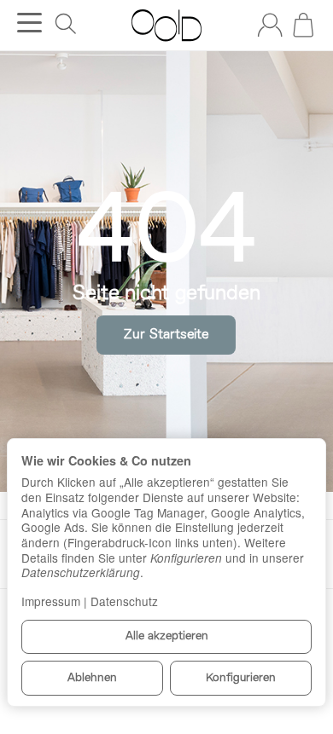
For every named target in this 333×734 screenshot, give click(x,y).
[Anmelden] (270, 25)
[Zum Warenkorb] (303, 25)
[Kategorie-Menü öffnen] (29, 22)
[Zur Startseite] (166, 26)
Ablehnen (92, 678)
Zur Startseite (166, 335)
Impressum (50, 601)
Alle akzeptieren (167, 636)
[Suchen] (66, 24)
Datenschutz (124, 601)
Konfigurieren (241, 678)
